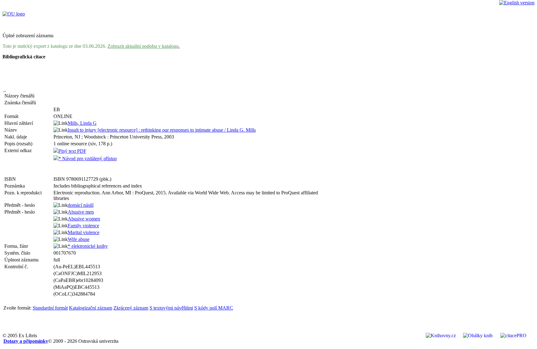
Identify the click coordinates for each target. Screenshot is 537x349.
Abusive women (84, 218)
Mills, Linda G (82, 123)
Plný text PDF (72, 151)
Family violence (83, 225)
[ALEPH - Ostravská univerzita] (13, 13)
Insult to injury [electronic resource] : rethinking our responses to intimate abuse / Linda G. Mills (162, 130)
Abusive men (81, 212)
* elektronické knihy (88, 246)
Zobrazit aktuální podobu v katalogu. (144, 46)
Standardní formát (50, 307)
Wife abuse (79, 239)
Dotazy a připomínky (25, 341)
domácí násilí (81, 205)
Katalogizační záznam (90, 307)
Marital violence (83, 232)
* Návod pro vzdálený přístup (87, 158)
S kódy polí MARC (213, 307)
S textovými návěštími (171, 307)
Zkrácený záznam (130, 307)
